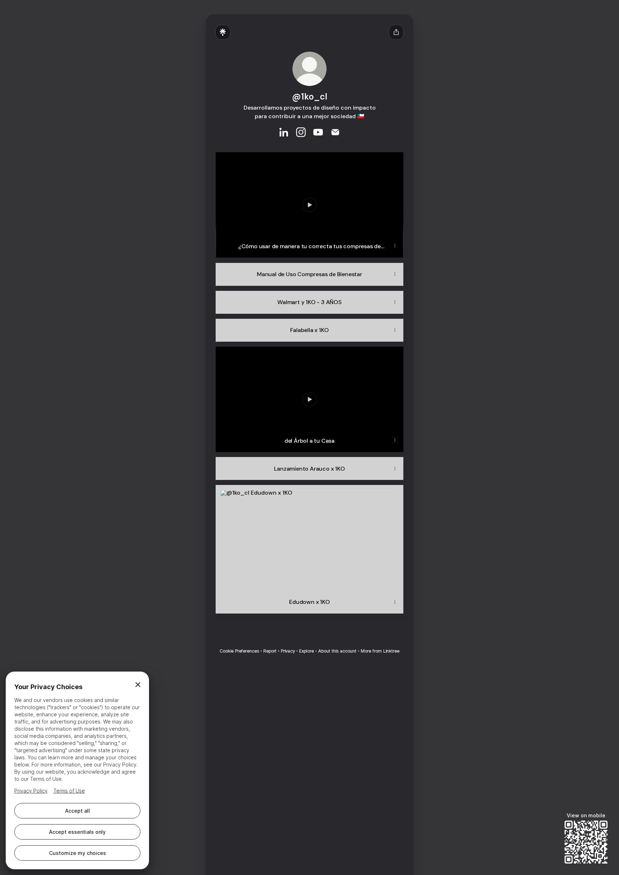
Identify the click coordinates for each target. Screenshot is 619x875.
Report (270, 651)
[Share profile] (396, 32)
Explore (306, 651)
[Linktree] (223, 32)
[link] (283, 132)
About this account (337, 651)
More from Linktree (380, 651)
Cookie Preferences (239, 651)
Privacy (288, 651)
